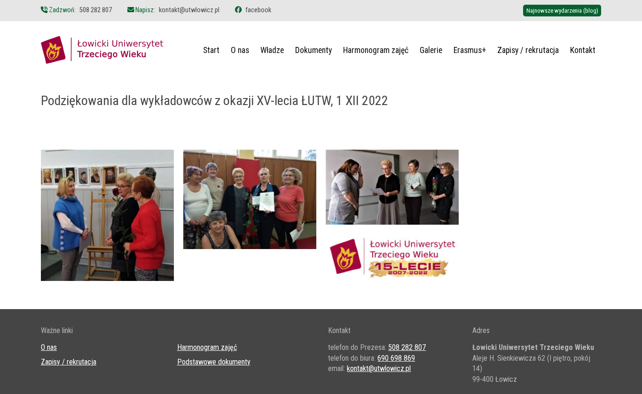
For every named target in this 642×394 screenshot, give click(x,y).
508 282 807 (95, 10)
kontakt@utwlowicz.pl (189, 10)
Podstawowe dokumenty (214, 361)
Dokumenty (313, 50)
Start (211, 50)
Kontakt (582, 50)
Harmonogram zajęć (375, 50)
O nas (240, 50)
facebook (258, 10)
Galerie (431, 50)
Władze (272, 50)
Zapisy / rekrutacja (528, 50)
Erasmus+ (470, 50)
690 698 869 (396, 358)
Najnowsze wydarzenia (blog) (562, 10)
